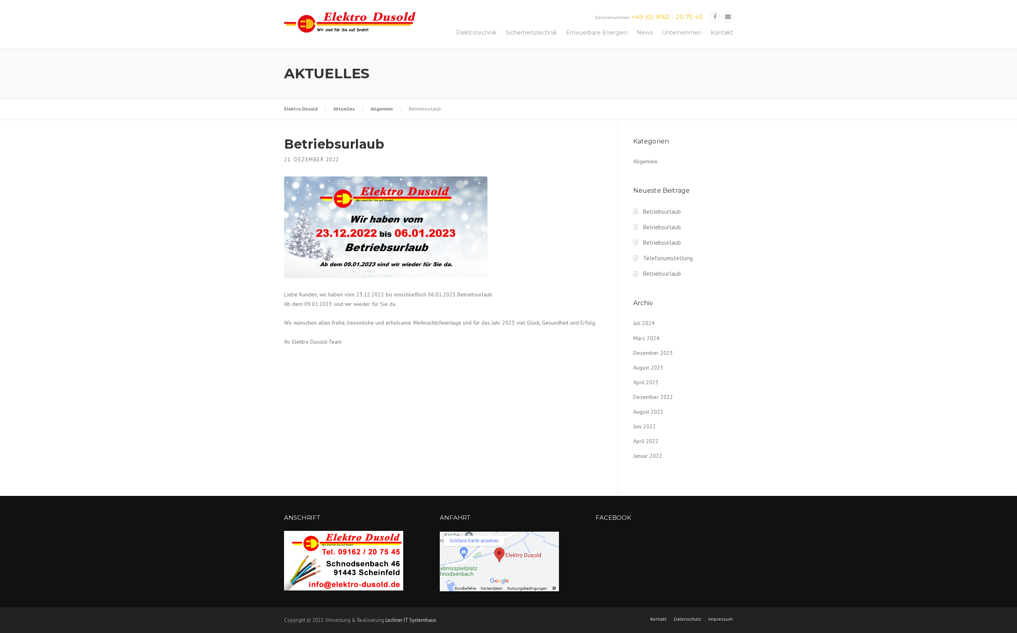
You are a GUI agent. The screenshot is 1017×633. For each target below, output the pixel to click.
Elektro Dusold (300, 109)
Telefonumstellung (668, 258)
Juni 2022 (644, 426)
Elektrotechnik (476, 32)
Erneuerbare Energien (597, 32)
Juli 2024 (644, 323)
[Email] (728, 17)
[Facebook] (715, 17)
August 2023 (648, 367)
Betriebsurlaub (662, 211)
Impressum (720, 619)
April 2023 (646, 382)
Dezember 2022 (653, 397)
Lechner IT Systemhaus (410, 620)
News (645, 32)
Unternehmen (682, 32)
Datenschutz (687, 619)
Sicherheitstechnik (531, 32)
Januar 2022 (647, 455)
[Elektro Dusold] (350, 21)
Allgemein (382, 109)
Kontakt (722, 32)
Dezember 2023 (653, 352)
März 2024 (646, 338)
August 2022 (648, 411)
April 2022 (646, 441)
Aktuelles (344, 109)
